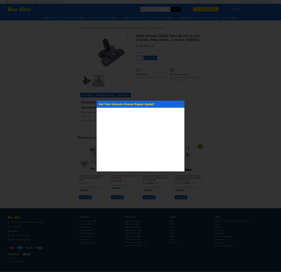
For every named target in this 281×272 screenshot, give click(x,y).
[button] (181, 103)
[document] (140, 136)
